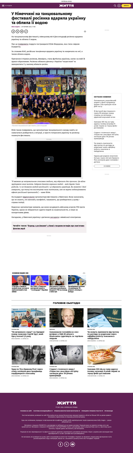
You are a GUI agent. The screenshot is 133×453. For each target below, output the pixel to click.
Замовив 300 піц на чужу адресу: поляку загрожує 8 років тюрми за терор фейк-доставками (105, 125)
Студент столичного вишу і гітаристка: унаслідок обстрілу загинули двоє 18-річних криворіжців (106, 136)
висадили (54, 217)
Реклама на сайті (26, 411)
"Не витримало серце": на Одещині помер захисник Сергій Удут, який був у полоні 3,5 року (27, 334)
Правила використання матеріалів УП (67, 411)
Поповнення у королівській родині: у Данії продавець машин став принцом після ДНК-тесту (105, 103)
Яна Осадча (15, 27)
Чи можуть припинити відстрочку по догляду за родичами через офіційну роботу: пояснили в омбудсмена (104, 147)
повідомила (23, 44)
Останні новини (102, 97)
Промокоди (108, 411)
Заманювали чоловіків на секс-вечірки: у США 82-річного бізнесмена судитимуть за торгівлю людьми (66, 335)
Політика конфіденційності (43, 411)
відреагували (29, 197)
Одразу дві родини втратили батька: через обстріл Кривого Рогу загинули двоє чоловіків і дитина (106, 159)
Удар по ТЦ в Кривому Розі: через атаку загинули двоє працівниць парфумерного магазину (27, 371)
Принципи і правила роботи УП (92, 411)
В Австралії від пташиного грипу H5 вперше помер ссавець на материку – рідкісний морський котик (104, 114)
